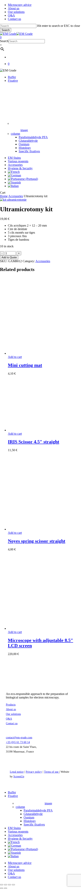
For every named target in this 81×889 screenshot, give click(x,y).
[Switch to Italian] (13, 186)
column (20, 807)
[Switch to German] (14, 175)
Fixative (13, 796)
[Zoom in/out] (1, 884)
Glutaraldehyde (33, 814)
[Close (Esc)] (13, 884)
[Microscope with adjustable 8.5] (37, 628)
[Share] (9, 884)
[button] (15, 357)
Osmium (29, 817)
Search (6, 30)
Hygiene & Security (20, 838)
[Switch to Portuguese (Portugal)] (23, 179)
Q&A (9, 718)
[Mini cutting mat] (37, 353)
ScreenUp (18, 776)
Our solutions (13, 714)
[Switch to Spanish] (14, 182)
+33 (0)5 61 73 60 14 (18, 742)
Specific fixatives (34, 824)
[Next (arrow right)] (5, 888)
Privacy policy (34, 771)
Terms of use (51, 771)
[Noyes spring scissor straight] (37, 529)
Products (11, 704)
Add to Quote (9, 257)
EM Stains (14, 828)
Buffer (12, 792)
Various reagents (18, 831)
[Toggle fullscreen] (5, 884)
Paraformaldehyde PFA (38, 810)
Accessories (15, 196)
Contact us (11, 723)
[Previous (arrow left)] (1, 888)
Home (4, 196)
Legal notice (17, 771)
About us (11, 709)
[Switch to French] (14, 171)
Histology (30, 821)
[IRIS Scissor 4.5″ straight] (37, 430)
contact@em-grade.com (19, 737)
